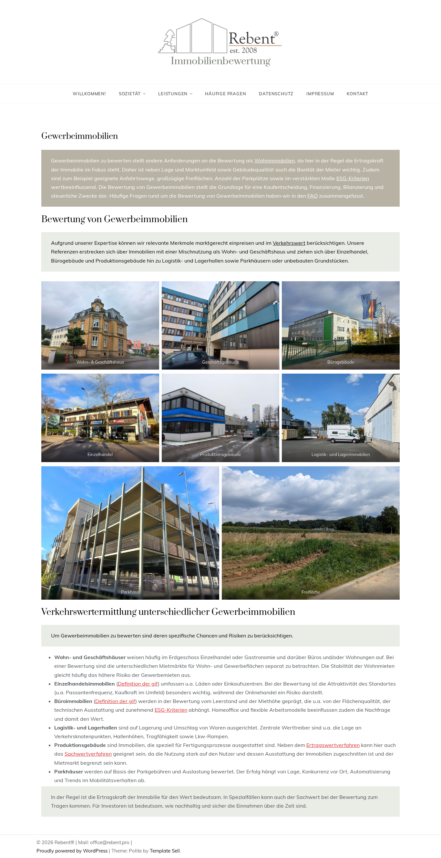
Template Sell (165, 851)
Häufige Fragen (225, 93)
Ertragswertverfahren (333, 745)
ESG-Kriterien (352, 178)
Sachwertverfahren (88, 753)
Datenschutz (276, 93)
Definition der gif (138, 683)
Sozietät (130, 93)
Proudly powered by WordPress (72, 851)
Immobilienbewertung (221, 61)
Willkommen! (89, 93)
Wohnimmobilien (274, 160)
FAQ (312, 195)
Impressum (320, 93)
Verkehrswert (289, 243)
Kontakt (357, 93)
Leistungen (173, 93)
